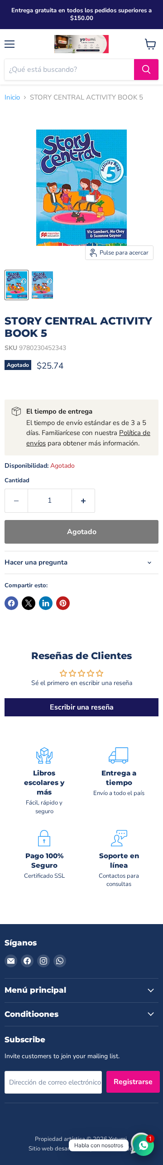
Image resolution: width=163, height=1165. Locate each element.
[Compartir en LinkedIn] (46, 603)
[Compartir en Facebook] (11, 603)
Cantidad (17, 480)
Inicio (12, 97)
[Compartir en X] (28, 603)
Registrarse (133, 1082)
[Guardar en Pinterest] (63, 603)
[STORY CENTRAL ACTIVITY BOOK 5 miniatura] (16, 285)
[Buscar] (146, 69)
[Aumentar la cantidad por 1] (83, 500)
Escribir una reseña (82, 707)
